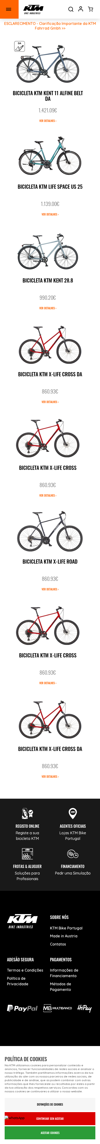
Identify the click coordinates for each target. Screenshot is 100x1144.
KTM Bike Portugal (66, 928)
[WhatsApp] (66, 1036)
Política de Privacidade (17, 981)
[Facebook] (17, 1036)
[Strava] (82, 1036)
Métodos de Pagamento (60, 987)
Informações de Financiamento (64, 973)
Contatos (58, 944)
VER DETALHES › (47, 121)
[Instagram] (50, 1036)
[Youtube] (33, 1036)
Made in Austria (63, 936)
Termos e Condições (25, 970)
